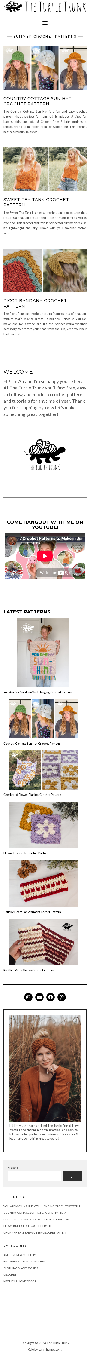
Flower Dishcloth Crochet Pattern (25, 853)
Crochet (9, 1274)
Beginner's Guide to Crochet (24, 1261)
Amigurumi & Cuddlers (19, 1255)
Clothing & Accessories (20, 1268)
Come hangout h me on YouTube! (45, 524)
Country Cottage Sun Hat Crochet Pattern (37, 101)
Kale (31, 1349)
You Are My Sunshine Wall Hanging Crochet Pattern (37, 692)
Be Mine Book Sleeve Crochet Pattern (28, 970)
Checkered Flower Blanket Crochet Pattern (32, 794)
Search (13, 1168)
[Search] (72, 1176)
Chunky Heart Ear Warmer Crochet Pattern (32, 912)
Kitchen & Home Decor (19, 1281)
